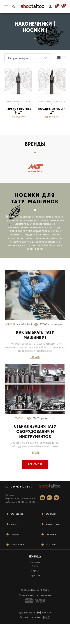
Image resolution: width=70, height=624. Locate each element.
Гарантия (35, 575)
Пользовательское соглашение (35, 595)
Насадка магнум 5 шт (51, 111)
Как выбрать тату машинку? (35, 335)
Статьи (10, 324)
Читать (35, 357)
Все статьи (35, 464)
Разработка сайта (30, 617)
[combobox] (27, 57)
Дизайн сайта (27, 612)
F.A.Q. (35, 566)
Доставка (35, 562)
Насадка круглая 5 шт (18, 111)
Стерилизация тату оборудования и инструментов (35, 431)
